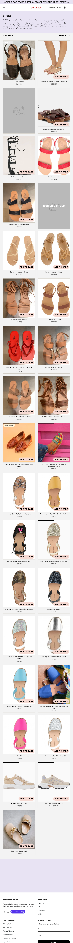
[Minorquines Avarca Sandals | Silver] (54, 635)
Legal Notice (7, 942)
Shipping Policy (8, 935)
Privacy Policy (7, 924)
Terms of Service (8, 931)
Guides (40, 914)
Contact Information (9, 938)
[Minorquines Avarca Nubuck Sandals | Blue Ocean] (54, 684)
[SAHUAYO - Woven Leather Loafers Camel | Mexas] (19, 442)
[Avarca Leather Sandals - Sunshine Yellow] (54, 492)
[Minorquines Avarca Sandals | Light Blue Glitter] (19, 635)
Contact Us (41, 910)
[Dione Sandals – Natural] (19, 298)
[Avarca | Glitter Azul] (54, 587)
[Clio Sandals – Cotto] (54, 298)
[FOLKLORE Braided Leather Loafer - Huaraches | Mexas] (54, 442)
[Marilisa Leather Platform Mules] (54, 107)
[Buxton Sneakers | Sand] (19, 781)
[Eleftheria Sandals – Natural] (19, 250)
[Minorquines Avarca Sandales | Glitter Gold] (54, 540)
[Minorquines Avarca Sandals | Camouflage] (19, 587)
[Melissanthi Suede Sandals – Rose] (19, 395)
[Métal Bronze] (19, 60)
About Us (41, 903)
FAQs (39, 907)
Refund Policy (7, 927)
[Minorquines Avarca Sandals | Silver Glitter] (54, 734)
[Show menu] (4, 7)
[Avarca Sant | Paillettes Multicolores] (19, 492)
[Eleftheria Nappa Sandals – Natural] (54, 395)
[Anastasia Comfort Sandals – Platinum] (54, 60)
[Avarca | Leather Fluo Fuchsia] (19, 734)
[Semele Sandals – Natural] (54, 250)
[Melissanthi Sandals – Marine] (19, 202)
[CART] (69, 7)
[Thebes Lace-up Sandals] (19, 155)
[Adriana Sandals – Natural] (54, 345)
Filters (9, 35)
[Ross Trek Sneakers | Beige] (54, 781)
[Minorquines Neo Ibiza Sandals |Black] (19, 540)
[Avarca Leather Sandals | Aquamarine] (19, 684)
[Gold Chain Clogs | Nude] (19, 829)
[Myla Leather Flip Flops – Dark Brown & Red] (19, 345)
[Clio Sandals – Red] (54, 155)
